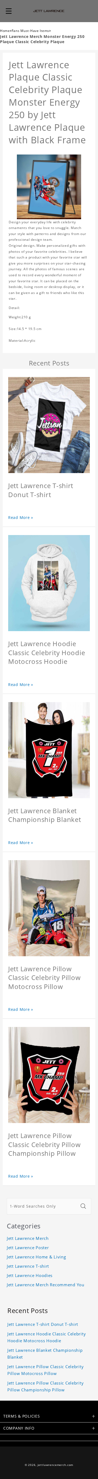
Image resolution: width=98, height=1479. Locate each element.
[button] (8, 11)
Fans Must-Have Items (30, 30)
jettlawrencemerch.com (56, 1465)
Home (5, 30)
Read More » (20, 517)
